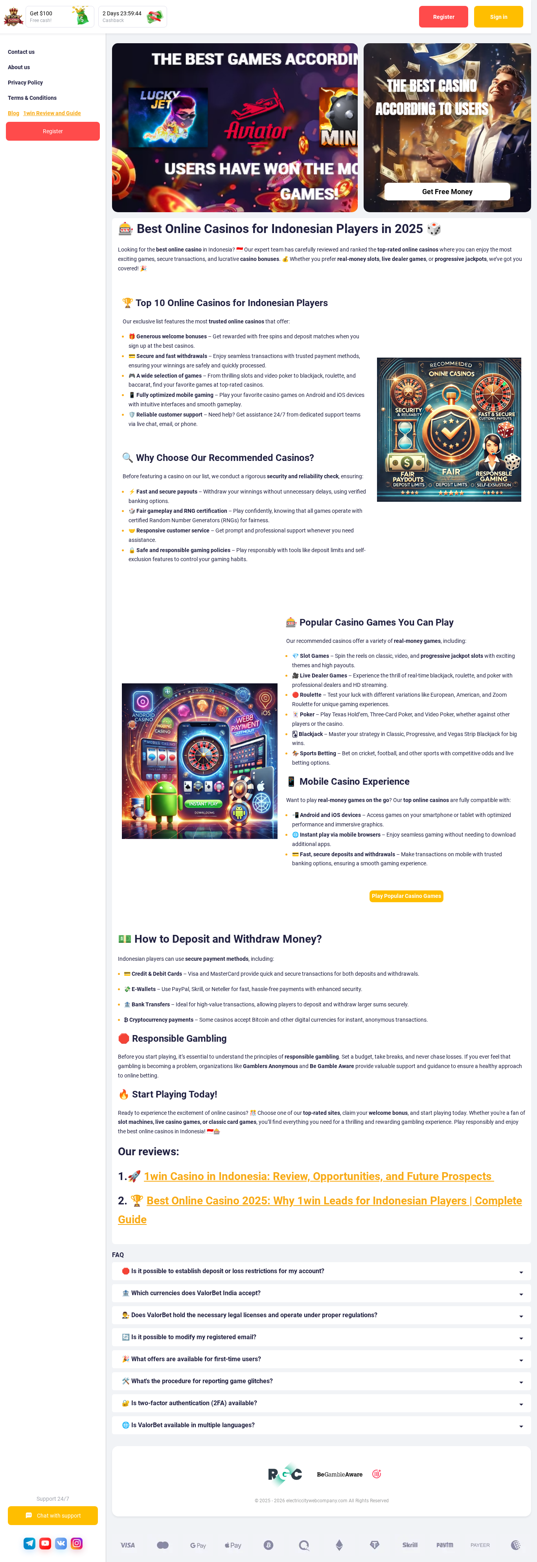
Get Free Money (447, 191)
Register (443, 17)
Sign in (499, 17)
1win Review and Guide (52, 113)
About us (19, 67)
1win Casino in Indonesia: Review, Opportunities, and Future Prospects (319, 1176)
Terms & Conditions (32, 98)
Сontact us (21, 52)
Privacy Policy (25, 82)
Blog (13, 113)
